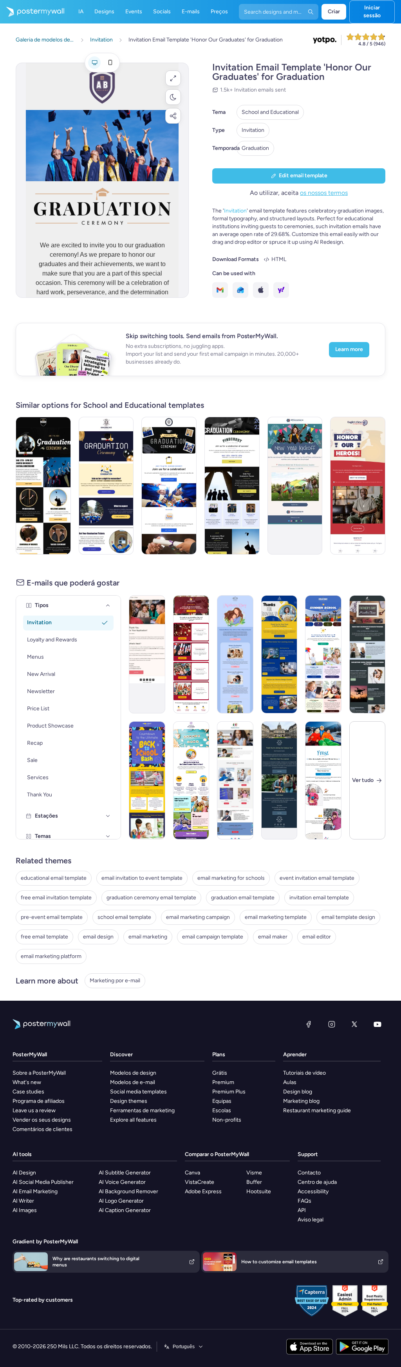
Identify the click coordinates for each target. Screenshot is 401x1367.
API (302, 1210)
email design (98, 936)
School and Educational (270, 112)
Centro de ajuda (317, 1182)
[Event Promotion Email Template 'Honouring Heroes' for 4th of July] (357, 486)
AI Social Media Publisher (43, 1182)
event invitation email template (317, 878)
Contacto (309, 1172)
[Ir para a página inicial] (32, 12)
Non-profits (226, 1120)
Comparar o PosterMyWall (217, 1154)
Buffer (254, 1182)
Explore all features (133, 1120)
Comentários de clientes (42, 1129)
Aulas (289, 1082)
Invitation (253, 130)
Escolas (221, 1110)
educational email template (54, 878)
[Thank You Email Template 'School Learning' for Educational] (279, 654)
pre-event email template (52, 917)
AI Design (24, 1172)
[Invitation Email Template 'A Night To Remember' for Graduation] (106, 486)
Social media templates (138, 1091)
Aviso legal (310, 1219)
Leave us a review (34, 1110)
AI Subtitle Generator (125, 1172)
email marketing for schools (231, 878)
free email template (44, 936)
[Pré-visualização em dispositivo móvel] (110, 62)
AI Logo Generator (121, 1201)
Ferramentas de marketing (142, 1110)
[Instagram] (332, 1024)
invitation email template (319, 897)
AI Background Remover (128, 1191)
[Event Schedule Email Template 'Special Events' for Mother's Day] (235, 654)
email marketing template (276, 917)
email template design (348, 917)
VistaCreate (199, 1182)
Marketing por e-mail (115, 980)
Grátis (219, 1073)
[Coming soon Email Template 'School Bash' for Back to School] (147, 780)
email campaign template (212, 936)
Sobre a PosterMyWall (39, 1073)
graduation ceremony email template (151, 897)
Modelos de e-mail (132, 1082)
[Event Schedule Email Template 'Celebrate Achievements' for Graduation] (191, 654)
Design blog (297, 1091)
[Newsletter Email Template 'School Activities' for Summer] (323, 654)
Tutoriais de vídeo (304, 1073)
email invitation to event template (141, 878)
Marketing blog (301, 1101)
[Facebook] (308, 1024)
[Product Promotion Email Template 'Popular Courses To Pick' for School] (235, 780)
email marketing (147, 936)
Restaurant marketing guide (317, 1110)
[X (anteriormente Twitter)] (354, 1024)
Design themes (128, 1101)
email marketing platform (51, 956)
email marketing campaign (198, 917)
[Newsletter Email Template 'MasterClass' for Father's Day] (367, 654)
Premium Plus (229, 1091)
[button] (173, 78)
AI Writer (23, 1201)
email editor (316, 936)
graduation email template (243, 897)
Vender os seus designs (42, 1120)
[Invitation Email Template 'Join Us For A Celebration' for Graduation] (169, 486)
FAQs (304, 1201)
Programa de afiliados (39, 1101)
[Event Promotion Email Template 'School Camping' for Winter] (323, 780)
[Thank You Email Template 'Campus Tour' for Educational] (279, 780)
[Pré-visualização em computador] (94, 62)
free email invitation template (56, 897)
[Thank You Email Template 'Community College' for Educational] (147, 654)
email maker (272, 936)
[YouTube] (377, 1024)
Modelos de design (133, 1073)
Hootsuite (258, 1191)
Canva (192, 1172)
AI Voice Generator (122, 1182)
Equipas (221, 1101)
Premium (223, 1082)
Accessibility (313, 1191)
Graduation (255, 148)
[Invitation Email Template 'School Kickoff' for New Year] (295, 486)
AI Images (25, 1210)
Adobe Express (203, 1191)
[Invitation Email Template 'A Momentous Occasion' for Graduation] (43, 486)
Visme (254, 1172)
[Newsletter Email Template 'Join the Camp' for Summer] (191, 780)
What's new (27, 1082)
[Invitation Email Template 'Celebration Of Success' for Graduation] (232, 486)
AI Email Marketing (35, 1191)
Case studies (28, 1091)
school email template (124, 917)
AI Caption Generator (125, 1210)
